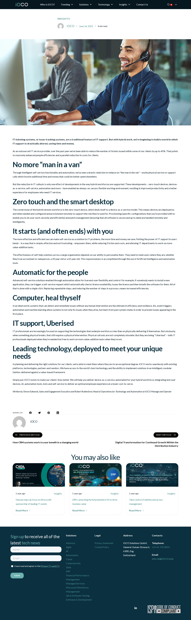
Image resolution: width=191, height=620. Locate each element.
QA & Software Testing (78, 595)
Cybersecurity (73, 563)
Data (68, 567)
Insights (123, 4)
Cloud (69, 559)
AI (67, 551)
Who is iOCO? (47, 4)
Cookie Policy (102, 547)
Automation (72, 555)
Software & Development (79, 599)
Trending (65, 4)
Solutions (84, 4)
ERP (68, 571)
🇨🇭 (175, 4)
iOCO (70, 26)
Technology (104, 4)
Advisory (70, 543)
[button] (23, 510)
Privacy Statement (104, 543)
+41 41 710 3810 (161, 547)
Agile (68, 547)
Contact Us (142, 4)
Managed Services (75, 583)
